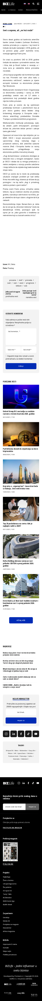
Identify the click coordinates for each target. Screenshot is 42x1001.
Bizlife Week (7, 904)
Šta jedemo (7, 887)
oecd (21, 283)
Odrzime (30, 753)
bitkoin (19, 286)
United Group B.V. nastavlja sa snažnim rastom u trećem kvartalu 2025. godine (19, 412)
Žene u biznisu (8, 880)
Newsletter (7, 928)
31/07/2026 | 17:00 (9, 609)
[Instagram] (6, 734)
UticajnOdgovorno (9, 884)
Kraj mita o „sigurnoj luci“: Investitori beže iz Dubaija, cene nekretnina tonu (20, 487)
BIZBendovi (7, 897)
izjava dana (21, 753)
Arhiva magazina (9, 931)
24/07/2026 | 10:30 (9, 569)
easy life (32, 751)
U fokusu (12, 10)
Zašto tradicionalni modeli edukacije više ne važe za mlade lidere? (19, 678)
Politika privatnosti (10, 954)
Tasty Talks (7, 894)
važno (30, 756)
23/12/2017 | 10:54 (29, 24)
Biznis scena (7, 24)
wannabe (16, 759)
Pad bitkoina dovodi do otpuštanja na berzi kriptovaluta (20, 449)
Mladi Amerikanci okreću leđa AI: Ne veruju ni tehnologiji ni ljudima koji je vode (20, 670)
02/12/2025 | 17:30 (9, 417)
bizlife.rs (13, 979)
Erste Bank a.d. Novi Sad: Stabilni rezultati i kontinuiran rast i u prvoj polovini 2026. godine (20, 603)
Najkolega (6, 877)
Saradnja (6, 917)
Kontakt (6, 948)
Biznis (21, 10)
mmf (20, 280)
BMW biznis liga (8, 901)
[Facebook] (21, 734)
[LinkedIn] (13, 734)
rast (15, 283)
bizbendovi (23, 751)
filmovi (10, 753)
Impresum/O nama (10, 944)
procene (12, 280)
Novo (3, 10)
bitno (16, 751)
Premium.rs (18, 976)
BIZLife (20, 24)
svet (9, 283)
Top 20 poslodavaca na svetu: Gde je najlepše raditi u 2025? (17, 524)
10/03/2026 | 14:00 (9, 492)
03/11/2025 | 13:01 (9, 529)
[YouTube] (36, 734)
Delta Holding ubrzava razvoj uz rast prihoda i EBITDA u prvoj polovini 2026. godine (18, 563)
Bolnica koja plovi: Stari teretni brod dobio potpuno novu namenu (19, 654)
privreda (28, 280)
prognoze (30, 283)
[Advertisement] (21, 240)
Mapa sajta (7, 951)
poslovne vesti (13, 756)
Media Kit (6, 921)
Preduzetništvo (32, 10)
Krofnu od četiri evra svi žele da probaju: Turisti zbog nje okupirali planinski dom (18, 662)
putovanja (23, 756)
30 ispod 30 (9, 751)
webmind (24, 759)
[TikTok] (28, 734)
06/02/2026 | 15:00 (9, 454)
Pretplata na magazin (11, 924)
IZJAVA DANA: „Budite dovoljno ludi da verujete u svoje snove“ (17, 686)
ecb (25, 286)
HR (15, 753)
